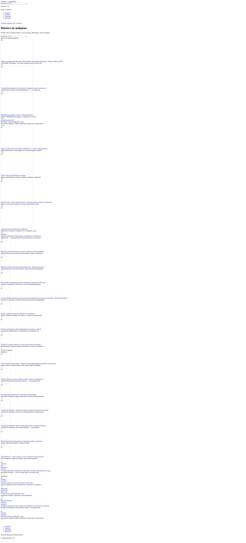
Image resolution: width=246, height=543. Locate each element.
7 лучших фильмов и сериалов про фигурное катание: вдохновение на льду (25, 470)
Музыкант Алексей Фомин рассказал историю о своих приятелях (22, 251)
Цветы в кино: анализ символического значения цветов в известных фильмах (26, 202)
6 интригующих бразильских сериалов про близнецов (18, 394)
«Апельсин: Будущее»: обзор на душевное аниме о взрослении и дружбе (24, 410)
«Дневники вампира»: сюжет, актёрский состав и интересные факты (23, 425)
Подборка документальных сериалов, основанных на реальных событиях (25, 506)
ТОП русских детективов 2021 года (12, 493)
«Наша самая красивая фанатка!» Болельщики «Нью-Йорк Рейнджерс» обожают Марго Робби (32, 61)
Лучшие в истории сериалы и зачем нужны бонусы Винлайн (21, 344)
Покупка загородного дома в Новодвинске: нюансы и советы (21, 329)
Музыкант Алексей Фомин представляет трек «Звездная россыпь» (22, 267)
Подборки (8, 16)
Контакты (8, 18)
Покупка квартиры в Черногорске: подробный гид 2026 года (21, 236)
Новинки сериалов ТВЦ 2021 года (12, 122)
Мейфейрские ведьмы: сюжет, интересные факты (17, 115)
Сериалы (7, 13)
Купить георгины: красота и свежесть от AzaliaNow (18, 313)
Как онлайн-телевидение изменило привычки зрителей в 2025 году (23, 282)
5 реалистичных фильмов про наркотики (14, 229)
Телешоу (7, 14)
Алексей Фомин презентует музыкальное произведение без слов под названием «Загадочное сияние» (34, 298)
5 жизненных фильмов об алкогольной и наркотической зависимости (23, 88)
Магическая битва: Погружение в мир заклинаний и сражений (21, 441)
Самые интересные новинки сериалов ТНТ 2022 (17, 483)
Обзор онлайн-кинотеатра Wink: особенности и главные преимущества (24, 148)
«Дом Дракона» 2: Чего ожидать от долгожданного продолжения (22, 457)
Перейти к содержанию (8, 1)
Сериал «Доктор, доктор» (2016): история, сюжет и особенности (22, 379)
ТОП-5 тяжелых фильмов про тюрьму (13, 175)
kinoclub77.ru (5, 6)
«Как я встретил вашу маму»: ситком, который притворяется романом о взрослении (28, 363)
